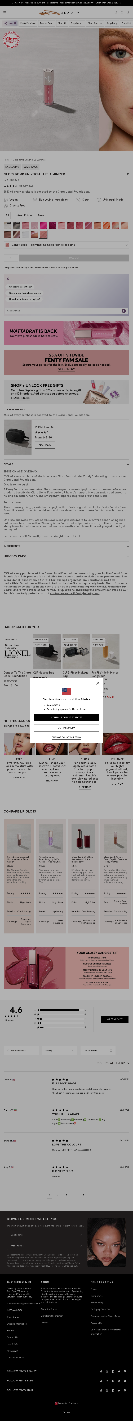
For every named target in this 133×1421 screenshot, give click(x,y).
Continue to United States (66, 717)
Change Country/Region (66, 737)
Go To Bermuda (66, 728)
